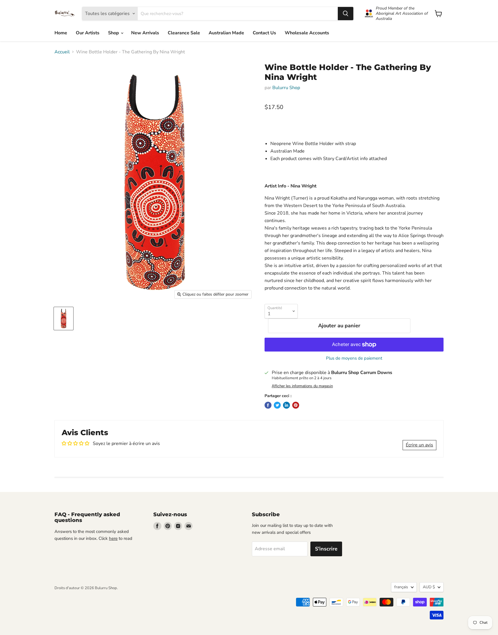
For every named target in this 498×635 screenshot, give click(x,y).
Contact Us (264, 33)
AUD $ (429, 587)
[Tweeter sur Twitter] (277, 405)
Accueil (62, 52)
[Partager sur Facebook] (268, 405)
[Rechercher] (345, 13)
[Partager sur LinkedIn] (286, 405)
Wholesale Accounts (307, 33)
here (113, 538)
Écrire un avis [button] (419, 445)
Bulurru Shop (286, 87)
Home (60, 33)
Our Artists (87, 33)
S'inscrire (326, 548)
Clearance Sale (184, 33)
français (401, 587)
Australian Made (226, 33)
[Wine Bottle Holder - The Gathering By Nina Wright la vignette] (63, 318)
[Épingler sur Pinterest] (295, 405)
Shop (114, 33)
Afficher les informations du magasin (302, 386)
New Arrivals (145, 33)
